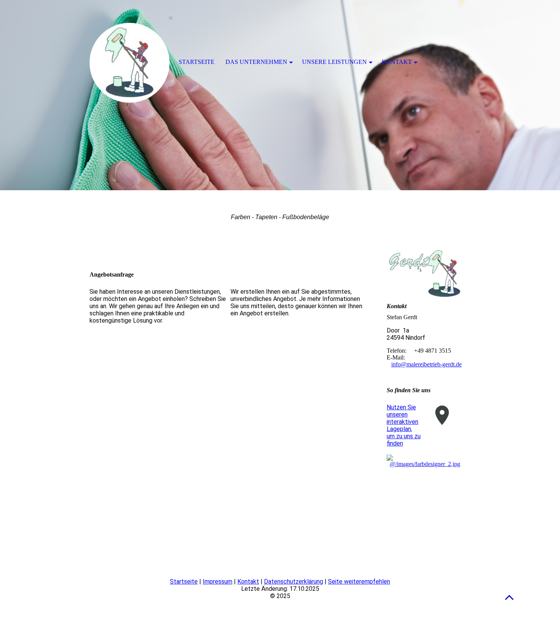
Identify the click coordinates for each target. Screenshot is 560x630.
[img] (280, 95)
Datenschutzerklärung (293, 581)
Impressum (217, 581)
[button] (509, 597)
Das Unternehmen (256, 62)
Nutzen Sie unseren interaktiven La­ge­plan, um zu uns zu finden (404, 425)
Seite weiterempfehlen (359, 581)
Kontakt (248, 581)
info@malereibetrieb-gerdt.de (426, 364)
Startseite (184, 581)
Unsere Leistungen (334, 62)
